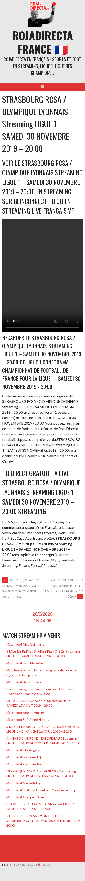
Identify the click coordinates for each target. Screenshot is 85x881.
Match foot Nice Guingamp (25, 644)
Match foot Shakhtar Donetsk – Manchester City (40, 790)
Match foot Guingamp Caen (26, 797)
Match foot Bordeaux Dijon (25, 757)
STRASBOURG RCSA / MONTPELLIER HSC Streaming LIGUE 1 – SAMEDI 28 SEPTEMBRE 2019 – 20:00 (44, 820)
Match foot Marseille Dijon (25, 783)
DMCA (46, 864)
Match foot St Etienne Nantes (27, 719)
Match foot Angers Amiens (25, 712)
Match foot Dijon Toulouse (25, 682)
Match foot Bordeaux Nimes (26, 764)
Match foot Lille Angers (22, 750)
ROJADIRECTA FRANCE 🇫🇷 (42, 42)
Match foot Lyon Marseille (24, 663)
